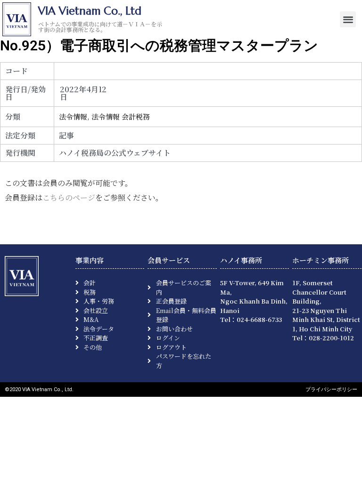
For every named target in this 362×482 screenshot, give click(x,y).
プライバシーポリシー (331, 389)
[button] (348, 19)
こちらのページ (68, 197)
